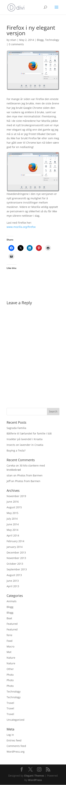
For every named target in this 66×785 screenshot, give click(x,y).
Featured (12, 623)
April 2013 (13, 586)
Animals (11, 601)
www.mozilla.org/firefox (21, 227)
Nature (11, 657)
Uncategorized (15, 719)
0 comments (16, 44)
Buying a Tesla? (16, 450)
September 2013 (17, 569)
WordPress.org (16, 751)
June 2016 (13, 501)
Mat (9, 652)
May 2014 (12, 530)
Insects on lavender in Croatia (25, 445)
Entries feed (14, 740)
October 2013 (15, 563)
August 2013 (14, 575)
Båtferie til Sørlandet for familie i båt (29, 433)
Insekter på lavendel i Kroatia (25, 439)
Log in (10, 734)
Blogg (40, 40)
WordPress (35, 780)
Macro (10, 646)
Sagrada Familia (16, 428)
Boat (9, 618)
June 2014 (13, 524)
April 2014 (13, 535)
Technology (52, 40)
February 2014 (15, 541)
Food (9, 641)
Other (10, 669)
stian (13, 40)
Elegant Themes (34, 775)
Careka (11, 465)
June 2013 (13, 580)
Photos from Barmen (30, 475)
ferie (9, 635)
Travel (10, 703)
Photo (10, 674)
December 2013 (16, 552)
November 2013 (16, 558)
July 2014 (12, 518)
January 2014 (15, 547)
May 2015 (12, 513)
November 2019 (16, 496)
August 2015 (14, 507)
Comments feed (16, 746)
